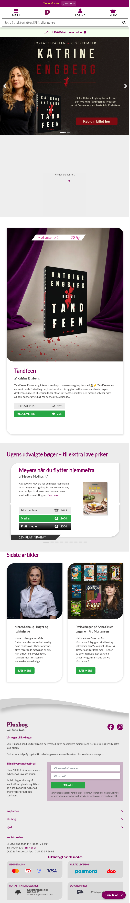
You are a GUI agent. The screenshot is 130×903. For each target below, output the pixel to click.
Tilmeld (67, 785)
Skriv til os (31, 847)
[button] (63, 132)
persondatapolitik (109, 796)
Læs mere (53, 495)
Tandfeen (25, 370)
